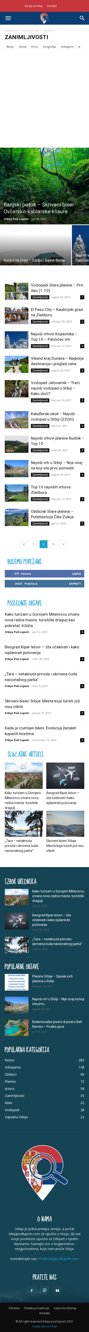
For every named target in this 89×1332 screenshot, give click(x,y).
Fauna (22, 46)
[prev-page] (24, 544)
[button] (8, 18)
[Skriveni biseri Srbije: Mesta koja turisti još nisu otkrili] (65, 824)
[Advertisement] (44, 100)
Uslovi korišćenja (65, 1308)
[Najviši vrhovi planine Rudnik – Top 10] (16, 444)
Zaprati (75, 583)
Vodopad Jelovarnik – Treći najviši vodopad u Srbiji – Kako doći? (55, 388)
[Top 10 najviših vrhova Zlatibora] (16, 493)
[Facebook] (32, 1291)
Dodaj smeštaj (33, 6)
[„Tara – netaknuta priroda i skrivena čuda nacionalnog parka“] (24, 824)
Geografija (49, 46)
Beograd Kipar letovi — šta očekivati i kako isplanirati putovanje (63, 798)
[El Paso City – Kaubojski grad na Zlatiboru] (16, 315)
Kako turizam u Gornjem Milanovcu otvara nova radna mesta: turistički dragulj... (58, 896)
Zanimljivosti (30, 30)
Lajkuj (76, 573)
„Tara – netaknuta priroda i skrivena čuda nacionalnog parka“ (21, 846)
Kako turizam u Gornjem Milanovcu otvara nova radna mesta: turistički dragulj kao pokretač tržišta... (42, 620)
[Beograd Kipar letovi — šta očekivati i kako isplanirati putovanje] (65, 776)
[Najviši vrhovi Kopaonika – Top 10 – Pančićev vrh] (16, 340)
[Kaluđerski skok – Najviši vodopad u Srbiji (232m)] (16, 419)
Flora (34, 46)
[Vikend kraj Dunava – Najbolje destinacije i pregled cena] (16, 364)
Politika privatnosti (36, 1308)
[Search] (82, 18)
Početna (14, 1308)
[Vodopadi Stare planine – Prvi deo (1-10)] (16, 291)
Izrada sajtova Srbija (44, 1326)
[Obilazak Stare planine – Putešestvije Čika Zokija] (16, 517)
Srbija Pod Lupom (16, 219)
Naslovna (11, 30)
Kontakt (52, 6)
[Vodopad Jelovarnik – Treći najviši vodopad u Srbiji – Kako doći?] (16, 388)
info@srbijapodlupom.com (58, 1258)
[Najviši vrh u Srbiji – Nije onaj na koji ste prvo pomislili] (16, 468)
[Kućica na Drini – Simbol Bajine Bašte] (35, 251)
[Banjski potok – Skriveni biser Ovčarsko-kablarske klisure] (44, 186)
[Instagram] (44, 1290)
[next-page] (63, 544)
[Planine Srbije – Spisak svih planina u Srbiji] (16, 982)
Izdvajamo (67, 46)
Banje (10, 46)
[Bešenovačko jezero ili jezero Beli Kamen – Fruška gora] (16, 1027)
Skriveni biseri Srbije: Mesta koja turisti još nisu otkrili (65, 846)
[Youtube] (57, 1291)
